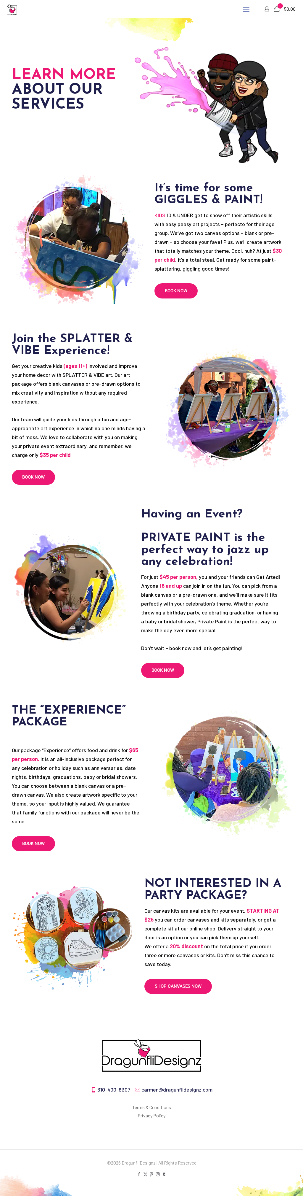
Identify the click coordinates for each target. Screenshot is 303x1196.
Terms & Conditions (151, 1107)
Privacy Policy (151, 1115)
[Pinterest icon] (151, 1174)
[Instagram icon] (158, 1174)
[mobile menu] (246, 9)
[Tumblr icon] (164, 1174)
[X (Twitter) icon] (145, 1174)
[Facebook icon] (139, 1174)
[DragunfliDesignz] (12, 9)
